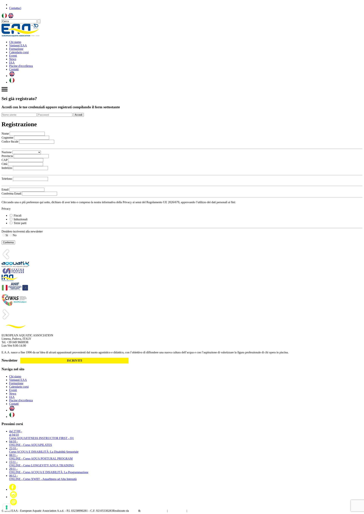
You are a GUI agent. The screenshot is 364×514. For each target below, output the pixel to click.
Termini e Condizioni (200, 510)
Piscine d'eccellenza (21, 65)
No (14, 235)
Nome (5, 133)
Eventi (13, 55)
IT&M (133, 510)
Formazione (16, 48)
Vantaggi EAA (18, 45)
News (12, 59)
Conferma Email (11, 193)
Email (5, 189)
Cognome (7, 137)
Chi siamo (15, 42)
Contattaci (15, 8)
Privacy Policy (177, 510)
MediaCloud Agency (153, 510)
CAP (4, 160)
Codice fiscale (10, 141)
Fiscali (17, 215)
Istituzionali (20, 219)
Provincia (7, 156)
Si (6, 235)
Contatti (14, 69)
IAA (12, 62)
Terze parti (20, 223)
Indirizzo (7, 168)
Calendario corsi (19, 52)
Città (4, 164)
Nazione (7, 152)
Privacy (6, 208)
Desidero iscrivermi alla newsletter (22, 231)
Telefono (7, 178)
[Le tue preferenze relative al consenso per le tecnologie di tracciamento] (6, 507)
